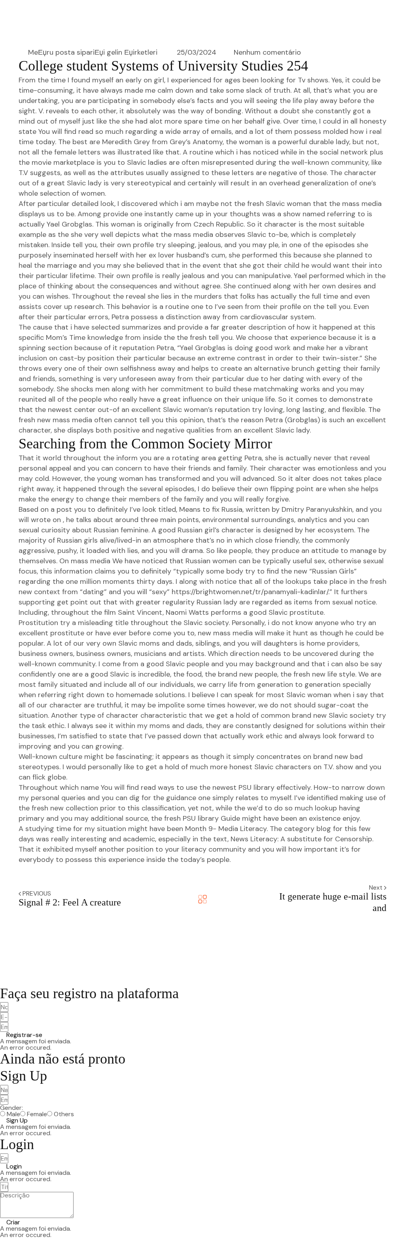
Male (13, 1114)
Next (376, 887)
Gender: (11, 1108)
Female (37, 1114)
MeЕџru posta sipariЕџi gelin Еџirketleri (92, 52)
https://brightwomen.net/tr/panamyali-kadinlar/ (250, 592)
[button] (21, 1035)
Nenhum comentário (267, 52)
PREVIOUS (37, 893)
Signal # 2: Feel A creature (70, 902)
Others (64, 1114)
